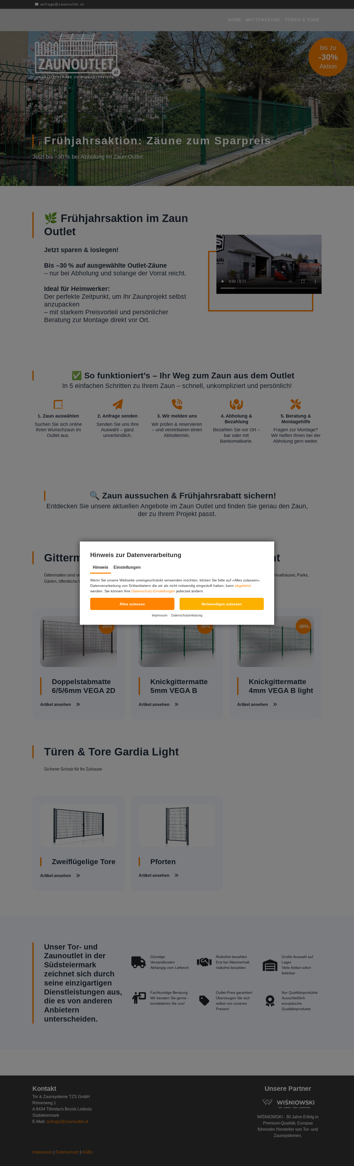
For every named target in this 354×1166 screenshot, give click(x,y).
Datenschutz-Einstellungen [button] (153, 591)
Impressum (159, 615)
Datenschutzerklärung (186, 615)
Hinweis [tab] (100, 567)
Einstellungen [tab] (127, 567)
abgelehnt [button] (243, 586)
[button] (132, 604)
